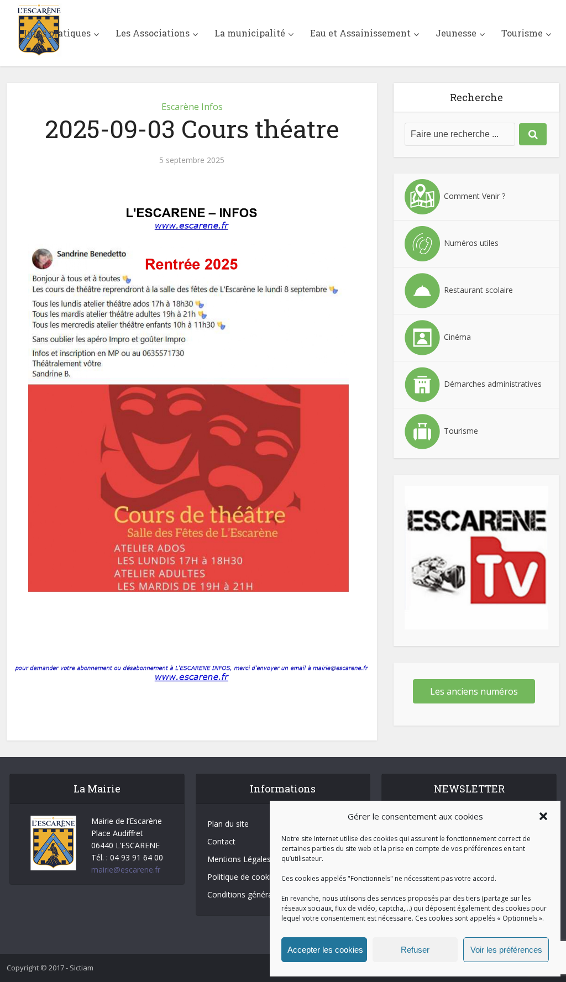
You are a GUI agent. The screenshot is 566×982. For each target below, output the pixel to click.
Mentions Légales (239, 859)
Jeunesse (456, 33)
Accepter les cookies (325, 949)
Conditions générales (244, 894)
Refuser (415, 949)
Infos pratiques (57, 33)
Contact (221, 841)
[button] (543, 816)
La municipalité (249, 33)
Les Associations (153, 33)
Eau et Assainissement (360, 33)
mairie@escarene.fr (125, 869)
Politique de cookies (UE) (251, 876)
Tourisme (522, 33)
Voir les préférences (506, 949)
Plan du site (228, 823)
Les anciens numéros (474, 691)
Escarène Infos (192, 107)
